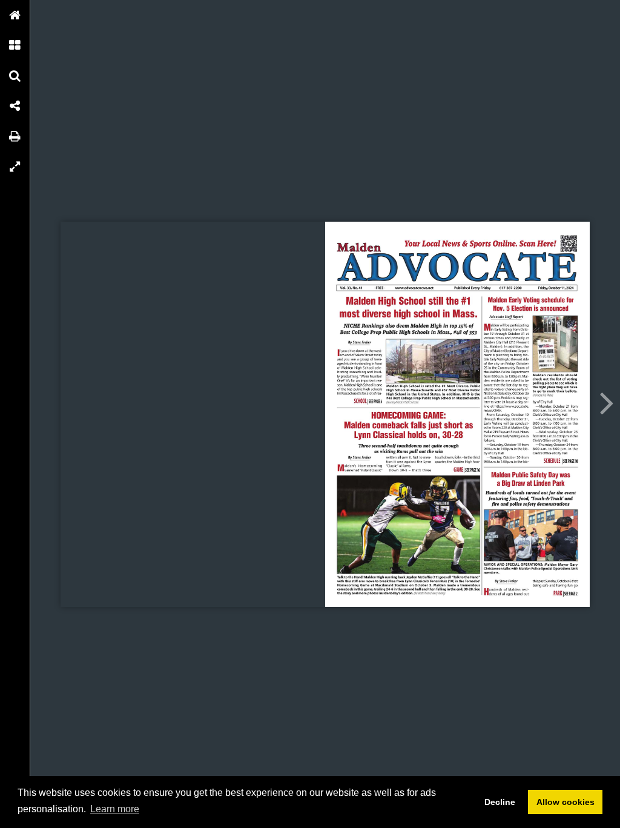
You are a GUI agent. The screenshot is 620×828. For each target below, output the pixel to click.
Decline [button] (499, 802)
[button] (15, 15)
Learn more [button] (114, 809)
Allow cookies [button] (565, 802)
